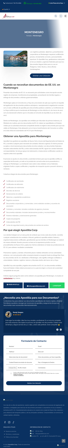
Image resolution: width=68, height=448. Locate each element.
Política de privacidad (12, 437)
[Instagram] (9, 422)
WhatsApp (57, 285)
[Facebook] (4, 422)
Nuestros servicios (11, 431)
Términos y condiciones (12, 434)
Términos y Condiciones (18, 375)
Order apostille (13, 284)
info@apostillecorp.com (36, 286)
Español (5, 9)
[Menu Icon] (66, 16)
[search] (55, 16)
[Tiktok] (13, 422)
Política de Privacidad (17, 374)
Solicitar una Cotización (41, 76)
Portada (29, 36)
